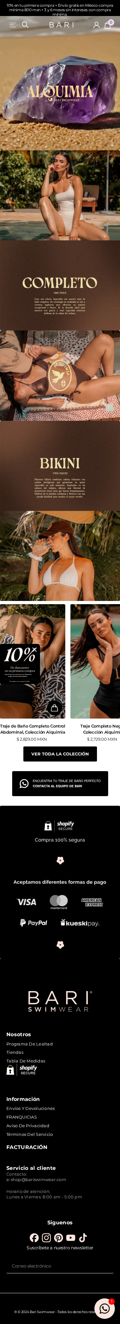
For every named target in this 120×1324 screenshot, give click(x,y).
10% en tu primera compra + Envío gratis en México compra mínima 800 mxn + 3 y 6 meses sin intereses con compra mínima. (60, 10)
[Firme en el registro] (96, 25)
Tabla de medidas (25, 1060)
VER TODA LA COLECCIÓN (60, 753)
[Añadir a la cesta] (54, 707)
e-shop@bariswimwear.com (36, 1179)
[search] (25, 25)
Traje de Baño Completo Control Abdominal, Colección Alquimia (32, 729)
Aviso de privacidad (27, 1125)
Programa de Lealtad (29, 1043)
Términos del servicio (29, 1134)
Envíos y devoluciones (30, 1108)
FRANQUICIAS (21, 1117)
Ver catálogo (13, 24)
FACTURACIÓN (27, 1147)
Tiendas (14, 1052)
